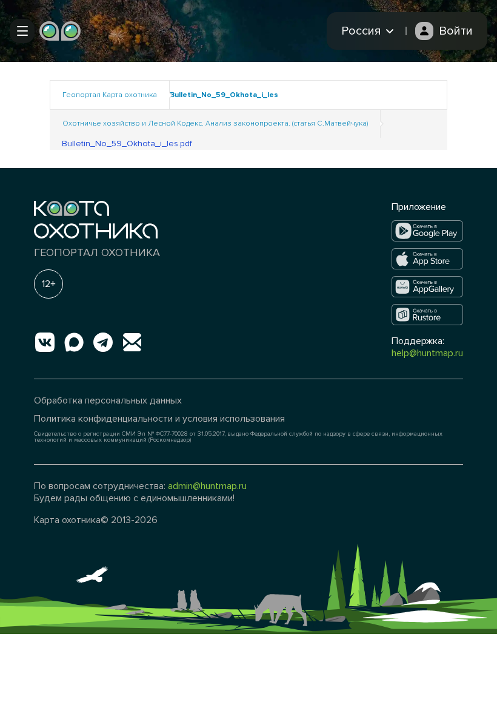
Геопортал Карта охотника (109, 95)
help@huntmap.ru (427, 353)
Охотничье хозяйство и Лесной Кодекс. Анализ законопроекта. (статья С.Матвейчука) (215, 123)
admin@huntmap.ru (207, 486)
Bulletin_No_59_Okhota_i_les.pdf (127, 143)
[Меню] (22, 31)
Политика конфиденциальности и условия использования (159, 419)
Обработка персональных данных (108, 400)
